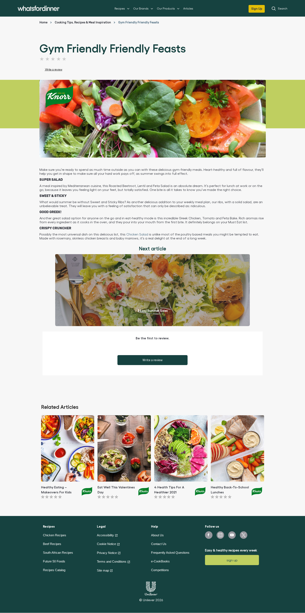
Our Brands (141, 8)
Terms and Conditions (111, 561)
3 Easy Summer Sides (153, 311)
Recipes (120, 8)
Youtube (232, 535)
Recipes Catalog (54, 570)
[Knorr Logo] (87, 490)
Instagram (220, 535)
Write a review (152, 360)
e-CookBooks (160, 561)
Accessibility (105, 535)
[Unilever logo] (151, 588)
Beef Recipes (52, 544)
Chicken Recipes (54, 535)
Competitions (160, 570)
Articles (188, 8)
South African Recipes (58, 552)
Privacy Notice (107, 553)
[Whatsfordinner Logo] (38, 8)
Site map (103, 570)
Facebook (208, 535)
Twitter (243, 535)
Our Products (166, 8)
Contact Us (158, 544)
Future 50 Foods (54, 561)
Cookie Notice (106, 544)
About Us (157, 535)
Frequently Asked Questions (170, 552)
